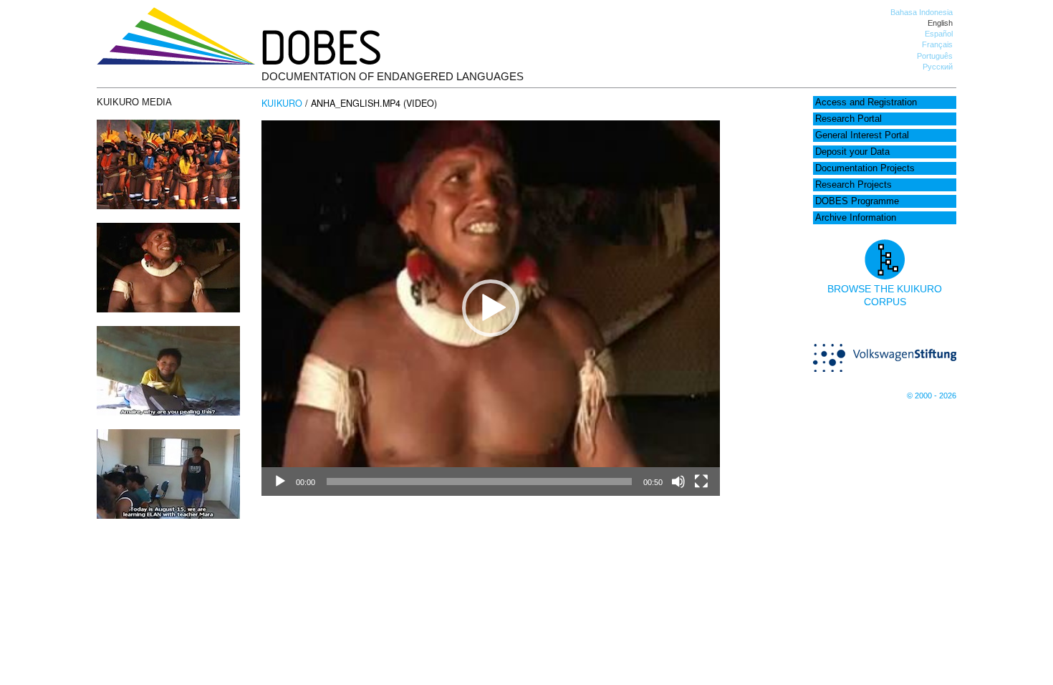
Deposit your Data (852, 152)
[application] (490, 308)
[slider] (479, 481)
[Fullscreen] (701, 481)
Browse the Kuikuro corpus (884, 295)
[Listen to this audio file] (168, 205)
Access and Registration (866, 102)
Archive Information (855, 218)
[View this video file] (168, 309)
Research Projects (853, 185)
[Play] (280, 481)
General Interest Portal (862, 135)
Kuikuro (281, 103)
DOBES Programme (857, 201)
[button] (490, 308)
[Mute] (678, 481)
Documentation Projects (865, 168)
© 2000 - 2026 (931, 395)
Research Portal (848, 119)
